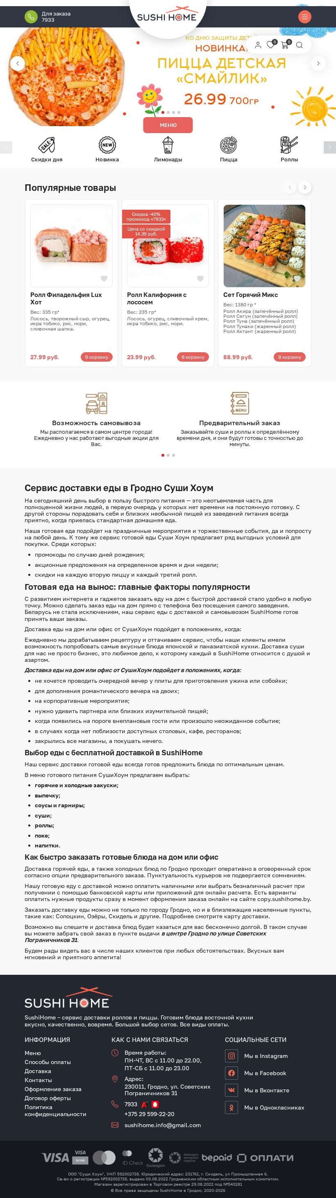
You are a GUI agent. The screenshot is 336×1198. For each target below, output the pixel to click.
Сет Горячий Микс (250, 294)
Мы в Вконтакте (266, 1090)
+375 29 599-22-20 (150, 1113)
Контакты (38, 1079)
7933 (131, 1104)
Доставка (38, 1070)
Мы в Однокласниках (274, 1107)
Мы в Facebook (265, 1072)
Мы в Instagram (266, 1055)
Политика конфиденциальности (55, 1110)
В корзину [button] (96, 357)
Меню (168, 125)
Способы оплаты (48, 1061)
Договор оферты (48, 1097)
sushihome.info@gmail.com (163, 1124)
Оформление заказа (53, 1088)
